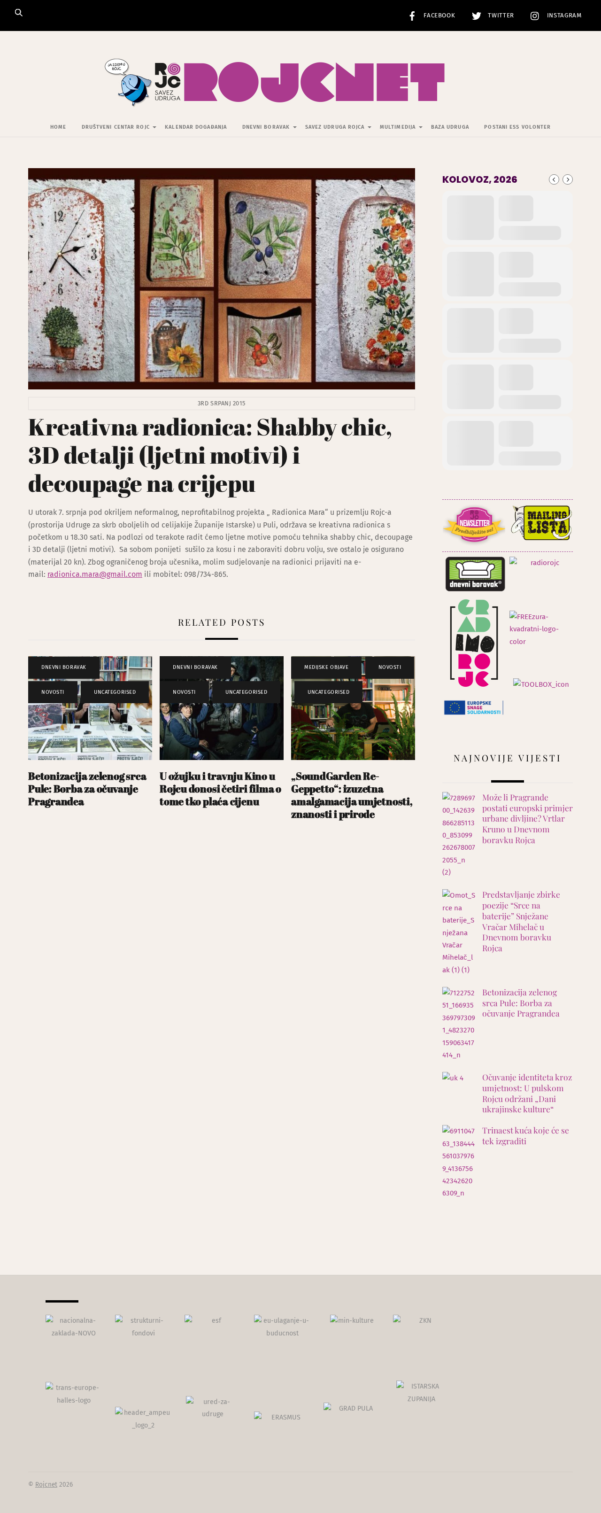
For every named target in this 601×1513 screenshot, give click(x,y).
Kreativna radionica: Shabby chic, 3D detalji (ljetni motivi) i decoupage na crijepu (210, 455)
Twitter (500, 15)
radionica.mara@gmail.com (94, 574)
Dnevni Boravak (266, 127)
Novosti (52, 692)
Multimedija (398, 127)
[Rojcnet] (301, 93)
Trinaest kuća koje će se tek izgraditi (525, 1135)
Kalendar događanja (196, 127)
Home (58, 127)
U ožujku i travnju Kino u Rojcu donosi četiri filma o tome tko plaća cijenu (220, 788)
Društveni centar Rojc (116, 127)
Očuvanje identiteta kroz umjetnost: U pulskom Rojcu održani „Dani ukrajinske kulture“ (527, 1093)
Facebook (438, 15)
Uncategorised (115, 692)
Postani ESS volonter (517, 127)
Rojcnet (46, 1485)
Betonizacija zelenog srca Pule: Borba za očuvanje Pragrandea (87, 788)
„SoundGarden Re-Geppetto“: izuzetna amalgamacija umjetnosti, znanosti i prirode (352, 794)
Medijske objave (326, 667)
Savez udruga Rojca (335, 127)
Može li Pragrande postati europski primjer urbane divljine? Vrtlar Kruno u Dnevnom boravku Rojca (527, 818)
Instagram (563, 15)
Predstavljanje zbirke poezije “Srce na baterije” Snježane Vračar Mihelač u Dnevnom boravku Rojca (521, 921)
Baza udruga (450, 127)
